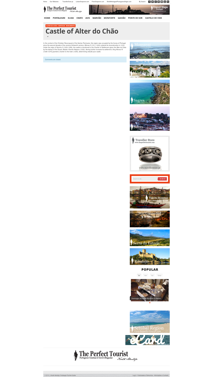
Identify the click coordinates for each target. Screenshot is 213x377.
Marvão (97, 18)
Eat (152, 275)
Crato (79, 18)
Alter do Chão (51, 26)
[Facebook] (149, 1)
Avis (87, 18)
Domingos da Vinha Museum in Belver (146, 298)
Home (45, 1)
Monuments (70, 26)
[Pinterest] (158, 1)
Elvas (71, 18)
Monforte (109, 18)
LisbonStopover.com (82, 1)
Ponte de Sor (135, 18)
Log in (134, 375)
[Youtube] (165, 1)
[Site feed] (168, 1)
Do (139, 275)
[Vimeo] (162, 1)
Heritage (61, 26)
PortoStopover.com (98, 1)
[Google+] (155, 1)
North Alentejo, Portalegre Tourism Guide (63, 375)
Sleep (159, 275)
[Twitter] (152, 1)
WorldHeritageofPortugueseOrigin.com (119, 1)
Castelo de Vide (153, 18)
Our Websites (54, 1)
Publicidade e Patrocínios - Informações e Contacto (153, 375)
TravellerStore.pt (67, 1)
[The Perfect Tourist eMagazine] (106, 355)
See (145, 275)
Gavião (121, 18)
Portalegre (59, 18)
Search (142, 1)
